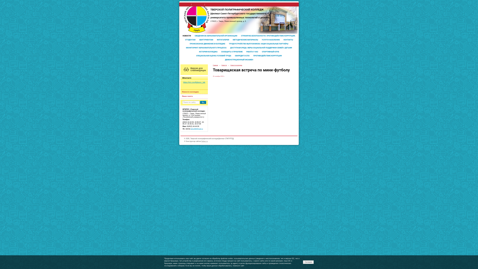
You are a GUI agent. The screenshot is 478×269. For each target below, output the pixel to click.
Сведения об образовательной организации (216, 36)
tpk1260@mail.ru (197, 129)
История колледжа (208, 52)
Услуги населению (271, 40)
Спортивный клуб (270, 52)
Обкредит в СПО (242, 56)
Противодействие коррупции (267, 56)
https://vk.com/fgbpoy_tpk (194, 82)
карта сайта (210, 4)
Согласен (308, 262)
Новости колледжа (190, 92)
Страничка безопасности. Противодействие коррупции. (268, 36)
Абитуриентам (206, 40)
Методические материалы (245, 40)
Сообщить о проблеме (232, 52)
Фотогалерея (223, 40)
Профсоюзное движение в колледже (207, 44)
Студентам (190, 40)
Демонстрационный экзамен (239, 60)
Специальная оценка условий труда (213, 56)
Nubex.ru (204, 141)
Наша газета (187, 96)
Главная (215, 65)
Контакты (288, 40)
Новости (187, 36)
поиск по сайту (198, 4)
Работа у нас (252, 52)
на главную (186, 4)
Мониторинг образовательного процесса (206, 48)
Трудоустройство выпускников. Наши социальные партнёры (258, 44)
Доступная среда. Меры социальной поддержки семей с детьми (261, 48)
